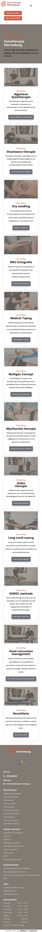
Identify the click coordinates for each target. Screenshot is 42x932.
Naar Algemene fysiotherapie (21, 117)
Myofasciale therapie (21, 428)
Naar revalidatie (21, 735)
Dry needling (21, 206)
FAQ (5, 856)
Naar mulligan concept (21, 394)
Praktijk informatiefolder (12, 859)
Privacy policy (8, 853)
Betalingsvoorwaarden (11, 843)
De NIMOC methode (11, 823)
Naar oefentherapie (21, 503)
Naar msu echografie (21, 283)
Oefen (21, 483)
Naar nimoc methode (21, 616)
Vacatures (7, 839)
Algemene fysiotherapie (21, 95)
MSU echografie (9, 803)
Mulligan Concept (21, 374)
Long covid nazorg (21, 538)
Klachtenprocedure (10, 849)
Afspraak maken (13, 13)
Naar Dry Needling (21, 228)
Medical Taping (21, 318)
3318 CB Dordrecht (10, 894)
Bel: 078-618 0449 (13, 18)
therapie (21, 486)
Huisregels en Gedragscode (13, 846)
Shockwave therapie (21, 152)
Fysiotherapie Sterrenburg (13, 887)
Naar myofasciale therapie (21, 448)
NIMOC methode (21, 593)
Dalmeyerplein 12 (10, 891)
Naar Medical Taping (21, 339)
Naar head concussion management (21, 679)
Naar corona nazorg (21, 559)
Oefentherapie (8, 817)
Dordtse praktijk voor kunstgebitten (16, 868)
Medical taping (8, 807)
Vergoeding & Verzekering (13, 833)
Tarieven (6, 836)
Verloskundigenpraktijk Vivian (14, 872)
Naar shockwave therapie (21, 172)
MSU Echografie (21, 262)
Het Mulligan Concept (11, 810)
